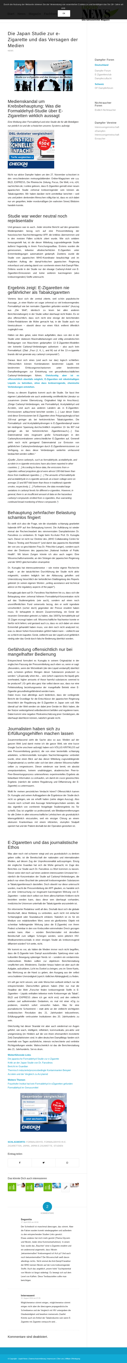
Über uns (60, 1359)
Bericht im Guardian (18, 1066)
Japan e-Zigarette (41, 1146)
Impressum (51, 1359)
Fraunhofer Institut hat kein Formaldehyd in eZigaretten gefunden (40, 1083)
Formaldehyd (34, 1142)
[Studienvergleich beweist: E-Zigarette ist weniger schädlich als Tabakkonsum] (56, 1185)
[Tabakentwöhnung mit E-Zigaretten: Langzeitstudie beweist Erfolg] (74, 1185)
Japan (26, 1146)
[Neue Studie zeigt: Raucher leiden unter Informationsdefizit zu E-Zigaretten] (21, 1185)
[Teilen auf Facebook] (20, 1162)
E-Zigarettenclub (103, 74)
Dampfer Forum (103, 70)
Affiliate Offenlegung (72, 1359)
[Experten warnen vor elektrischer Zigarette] (65, 1187)
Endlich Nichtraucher (105, 110)
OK (64, 13)
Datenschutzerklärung (37, 1359)
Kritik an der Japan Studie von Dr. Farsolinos (30, 1062)
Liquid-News (23, 1359)
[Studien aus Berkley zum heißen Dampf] (12, 1187)
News (10, 51)
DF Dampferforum (104, 88)
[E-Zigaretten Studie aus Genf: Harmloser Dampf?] (48, 1187)
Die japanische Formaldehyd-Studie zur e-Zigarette (33, 1058)
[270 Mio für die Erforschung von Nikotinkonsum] (39, 1185)
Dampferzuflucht (103, 78)
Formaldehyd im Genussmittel (23, 1087)
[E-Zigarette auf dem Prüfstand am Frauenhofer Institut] (30, 1187)
